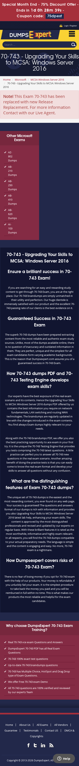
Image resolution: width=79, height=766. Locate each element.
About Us (24, 725)
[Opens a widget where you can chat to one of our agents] (64, 759)
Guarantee (10, 730)
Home (7, 79)
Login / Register (70, 26)
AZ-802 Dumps (10, 156)
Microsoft (20, 79)
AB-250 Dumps (10, 185)
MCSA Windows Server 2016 (47, 79)
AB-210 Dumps (10, 171)
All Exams (42, 725)
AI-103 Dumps (10, 228)
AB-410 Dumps (10, 199)
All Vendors (61, 725)
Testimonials (30, 730)
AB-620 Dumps (10, 214)
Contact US (51, 730)
